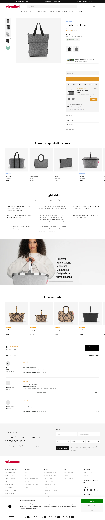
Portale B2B (67, 475)
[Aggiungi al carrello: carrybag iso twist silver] (99, 169)
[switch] (44, 517)
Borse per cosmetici (10, 490)
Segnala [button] (40, 372)
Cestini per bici (9, 487)
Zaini (6, 481)
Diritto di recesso (48, 481)
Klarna (46, 493)
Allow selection (92, 505)
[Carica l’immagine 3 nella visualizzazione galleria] (8, 34)
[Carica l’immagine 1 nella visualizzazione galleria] (8, 21)
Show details (80, 517)
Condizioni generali (49, 484)
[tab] (93, 356)
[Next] (97, 162)
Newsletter (28, 487)
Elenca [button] (7, 355)
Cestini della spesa (10, 472)
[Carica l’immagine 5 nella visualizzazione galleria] (8, 48)
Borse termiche (9, 484)
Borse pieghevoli (9, 493)
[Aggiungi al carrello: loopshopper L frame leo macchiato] (75, 323)
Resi (26, 475)
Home (67, 18)
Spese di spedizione (75, 36)
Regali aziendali (68, 472)
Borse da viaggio (9, 475)
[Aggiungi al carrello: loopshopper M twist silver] (50, 169)
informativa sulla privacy (89, 447)
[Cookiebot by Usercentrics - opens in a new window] (10, 517)
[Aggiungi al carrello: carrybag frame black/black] (99, 323)
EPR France (47, 496)
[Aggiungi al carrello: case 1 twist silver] (75, 169)
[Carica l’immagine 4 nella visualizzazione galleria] (8, 41)
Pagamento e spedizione (31, 478)
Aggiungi (93, 99)
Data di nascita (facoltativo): (62, 438)
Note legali (47, 487)
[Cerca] (29, 6)
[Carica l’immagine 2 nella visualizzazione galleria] (8, 27)
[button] (24, 12)
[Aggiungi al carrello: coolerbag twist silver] (26, 169)
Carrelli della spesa (10, 478)
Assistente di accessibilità (51, 472)
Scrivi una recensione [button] (92, 348)
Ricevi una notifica (82, 79)
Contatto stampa (68, 478)
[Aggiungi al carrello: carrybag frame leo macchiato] (26, 323)
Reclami (27, 481)
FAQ (26, 472)
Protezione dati (48, 478)
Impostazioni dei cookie (50, 490)
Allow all (92, 501)
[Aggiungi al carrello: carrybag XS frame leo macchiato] (50, 323)
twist (71, 18)
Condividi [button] (44, 372)
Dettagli (95, 88)
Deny (92, 510)
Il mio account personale (31, 484)
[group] (14, 347)
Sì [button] (37, 372)
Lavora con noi (87, 472)
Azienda (85, 475)
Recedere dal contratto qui (90, 481)
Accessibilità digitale (50, 475)
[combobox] (52, 6)
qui (80, 109)
